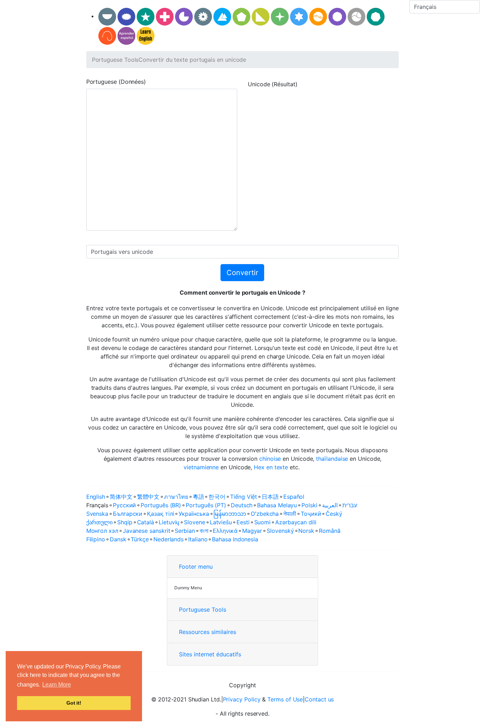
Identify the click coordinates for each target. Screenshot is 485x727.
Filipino (95, 539)
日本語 (270, 496)
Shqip (124, 522)
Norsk (306, 530)
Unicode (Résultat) (273, 84)
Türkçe (140, 539)
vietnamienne (201, 467)
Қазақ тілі (160, 513)
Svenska (97, 513)
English (95, 496)
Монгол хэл (102, 530)
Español (293, 496)
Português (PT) (206, 505)
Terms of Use (285, 699)
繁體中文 (148, 496)
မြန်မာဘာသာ (229, 513)
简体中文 (121, 496)
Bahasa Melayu (277, 505)
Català (145, 522)
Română (329, 530)
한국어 (216, 496)
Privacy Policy (242, 699)
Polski (309, 505)
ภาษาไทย (176, 496)
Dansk (118, 539)
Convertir (242, 272)
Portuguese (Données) (116, 81)
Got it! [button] (73, 703)
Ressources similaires (207, 631)
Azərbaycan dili (295, 522)
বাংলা (204, 530)
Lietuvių (169, 522)
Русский (124, 505)
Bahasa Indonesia (235, 539)
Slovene (194, 522)
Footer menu (196, 566)
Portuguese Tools (115, 59)
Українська (194, 513)
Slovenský (280, 530)
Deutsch (241, 505)
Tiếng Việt (243, 496)
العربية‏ (330, 505)
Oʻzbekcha (265, 513)
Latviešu (221, 522)
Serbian (185, 530)
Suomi (262, 522)
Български (127, 513)
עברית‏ (350, 505)
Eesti (243, 522)
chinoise (270, 458)
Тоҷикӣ (311, 513)
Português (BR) (161, 505)
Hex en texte (271, 467)
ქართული (99, 522)
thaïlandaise (332, 458)
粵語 (198, 496)
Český (334, 513)
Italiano (197, 539)
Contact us (319, 699)
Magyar (252, 530)
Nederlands (168, 539)
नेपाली (289, 513)
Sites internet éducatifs (210, 654)
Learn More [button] (56, 685)
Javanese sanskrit (146, 530)
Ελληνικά (225, 530)
